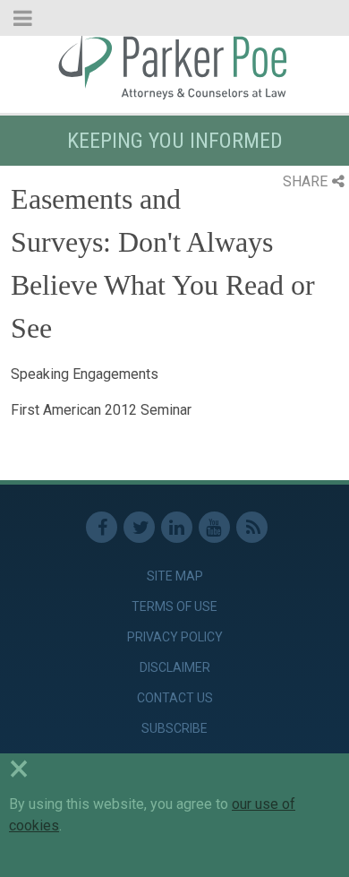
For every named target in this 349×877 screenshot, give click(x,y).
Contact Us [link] (175, 698)
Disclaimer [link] (175, 667)
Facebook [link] (101, 527)
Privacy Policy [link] (175, 637)
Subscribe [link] (174, 728)
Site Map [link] (175, 576)
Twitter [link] (139, 527)
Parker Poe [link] (174, 65)
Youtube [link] (214, 527)
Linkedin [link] (176, 527)
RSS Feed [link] (252, 527)
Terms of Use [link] (174, 606)
